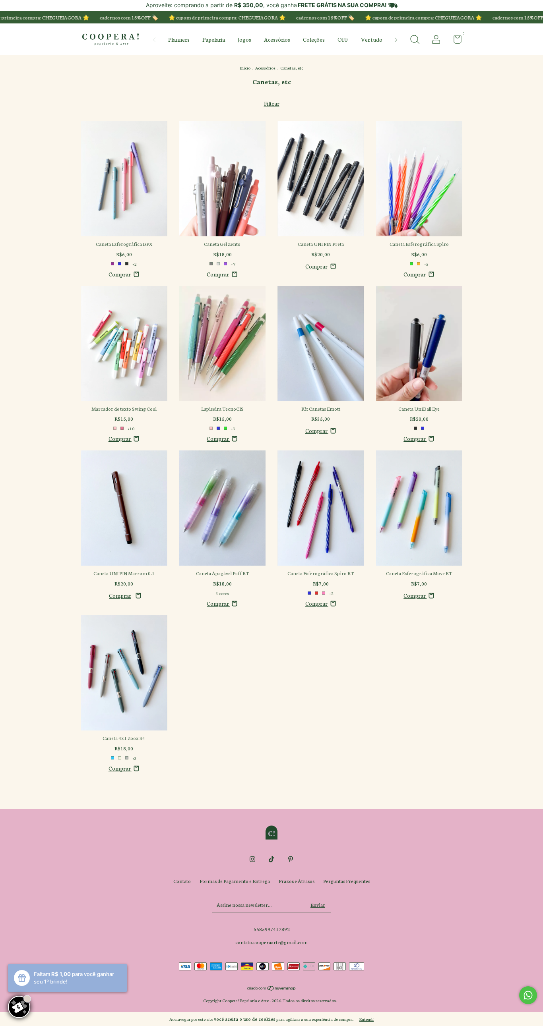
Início (245, 68)
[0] (454, 40)
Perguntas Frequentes (346, 880)
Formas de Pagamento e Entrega (235, 880)
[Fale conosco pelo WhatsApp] (528, 995)
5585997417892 (272, 929)
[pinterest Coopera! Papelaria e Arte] (290, 859)
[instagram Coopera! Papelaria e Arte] (252, 859)
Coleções (314, 39)
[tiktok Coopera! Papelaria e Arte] (271, 859)
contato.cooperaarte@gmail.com (271, 942)
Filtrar (271, 103)
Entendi (366, 1019)
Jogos (244, 39)
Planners (179, 39)
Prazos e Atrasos (296, 880)
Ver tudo (371, 39)
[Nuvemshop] (272, 989)
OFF (342, 39)
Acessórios (277, 39)
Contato (182, 880)
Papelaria (213, 39)
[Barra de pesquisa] (414, 40)
